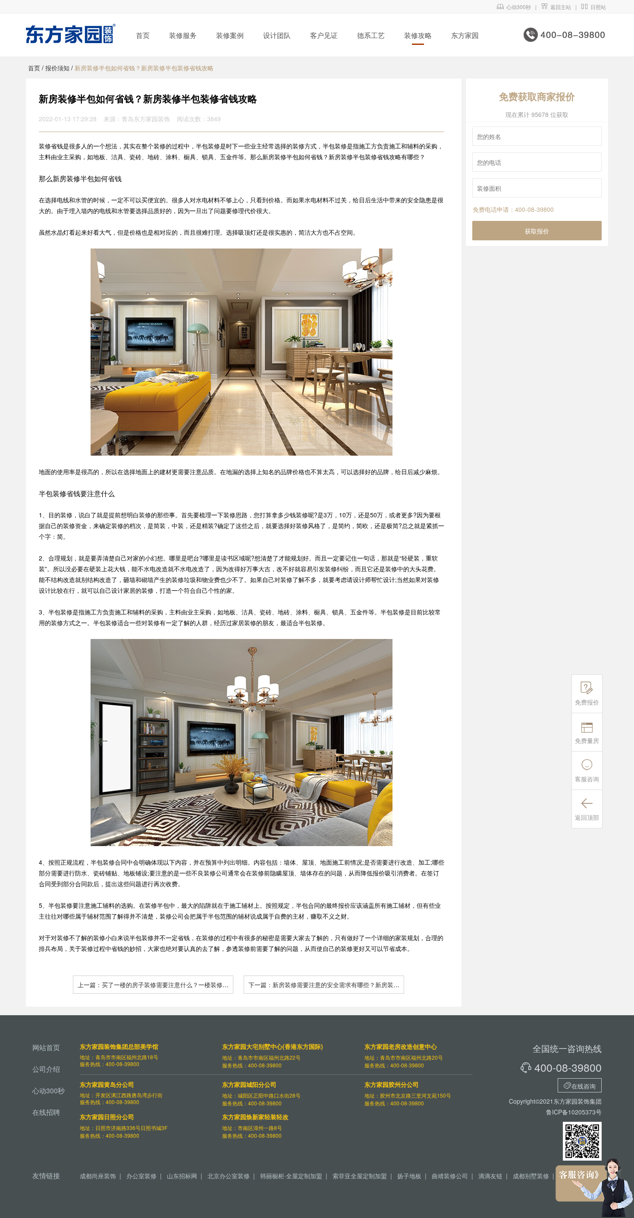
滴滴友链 (490, 1175)
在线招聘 (46, 1112)
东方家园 (465, 35)
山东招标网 (182, 1175)
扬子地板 (409, 1175)
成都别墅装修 (531, 1175)
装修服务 (183, 35)
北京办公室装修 (228, 1175)
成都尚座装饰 (98, 1175)
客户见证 (324, 35)
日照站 (593, 6)
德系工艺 (371, 35)
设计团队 (277, 35)
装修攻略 (418, 35)
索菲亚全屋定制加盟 (360, 1175)
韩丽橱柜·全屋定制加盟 (291, 1175)
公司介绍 (46, 1069)
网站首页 (46, 1047)
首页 (143, 35)
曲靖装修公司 (450, 1175)
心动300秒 (514, 6)
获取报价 (537, 231)
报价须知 (57, 67)
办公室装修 (141, 1175)
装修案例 (230, 35)
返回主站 (556, 6)
